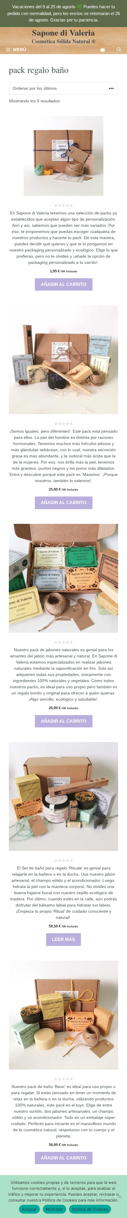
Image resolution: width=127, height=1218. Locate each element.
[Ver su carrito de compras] (103, 49)
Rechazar (54, 1209)
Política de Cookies (90, 1209)
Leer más (63, 939)
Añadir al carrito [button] (64, 284)
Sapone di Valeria (63, 32)
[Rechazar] (120, 1196)
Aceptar (29, 1209)
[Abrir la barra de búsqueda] (119, 49)
